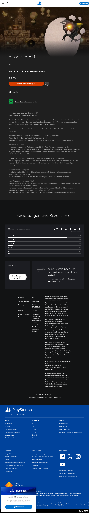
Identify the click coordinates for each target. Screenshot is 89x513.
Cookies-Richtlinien (61, 504)
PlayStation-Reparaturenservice (15, 462)
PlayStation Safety (10, 457)
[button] (17, 277)
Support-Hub (9, 454)
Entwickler (35, 465)
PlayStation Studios (11, 429)
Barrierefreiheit (63, 426)
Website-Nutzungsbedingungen (42, 504)
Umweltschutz (63, 423)
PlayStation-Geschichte (12, 438)
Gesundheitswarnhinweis (40, 462)
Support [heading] (8, 451)
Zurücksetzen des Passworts (14, 465)
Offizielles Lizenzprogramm (40, 468)
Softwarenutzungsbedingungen (76, 504)
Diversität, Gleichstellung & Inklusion (70, 432)
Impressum (8, 423)
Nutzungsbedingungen (39, 454)
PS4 (33, 426)
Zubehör (34, 435)
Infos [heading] (7, 420)
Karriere (7, 426)
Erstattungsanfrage (11, 468)
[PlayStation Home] (39, 3)
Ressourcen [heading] (36, 451)
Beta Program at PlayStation (68, 476)
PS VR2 (34, 429)
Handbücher (9, 471)
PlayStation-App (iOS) (66, 471)
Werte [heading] (61, 420)
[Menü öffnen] (2, 3)
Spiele (13, 415)
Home (7, 415)
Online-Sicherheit (64, 429)
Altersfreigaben (37, 460)
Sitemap (53, 504)
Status (7, 460)
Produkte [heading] (35, 420)
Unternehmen (9, 435)
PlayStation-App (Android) (67, 473)
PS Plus (34, 432)
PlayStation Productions (12, 432)
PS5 (33, 423)
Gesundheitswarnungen (53, 365)
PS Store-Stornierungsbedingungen (43, 457)
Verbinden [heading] (63, 451)
